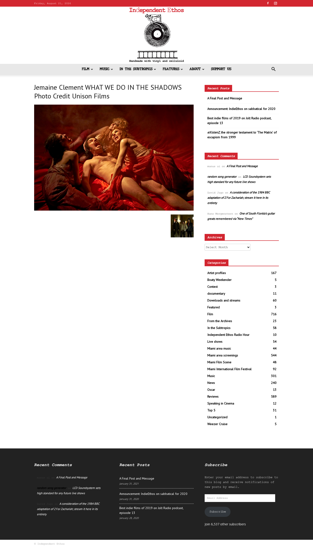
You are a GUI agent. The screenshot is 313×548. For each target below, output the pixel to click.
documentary (216, 293)
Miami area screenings (222, 355)
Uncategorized (217, 417)
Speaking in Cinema (220, 403)
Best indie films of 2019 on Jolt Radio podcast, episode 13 (239, 120)
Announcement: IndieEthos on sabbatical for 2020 (241, 109)
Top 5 (211, 410)
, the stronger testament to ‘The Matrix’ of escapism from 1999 (242, 134)
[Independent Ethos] (156, 35)
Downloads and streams (223, 300)
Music (104, 69)
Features (171, 69)
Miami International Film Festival (229, 369)
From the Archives (219, 321)
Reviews (213, 396)
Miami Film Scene (219, 362)
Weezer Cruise (217, 424)
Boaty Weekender (219, 280)
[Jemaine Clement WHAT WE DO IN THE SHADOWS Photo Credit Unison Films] (114, 210)
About (195, 69)
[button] (273, 70)
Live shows (214, 341)
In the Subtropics (136, 69)
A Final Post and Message (224, 98)
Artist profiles (216, 273)
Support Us (221, 69)
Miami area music (219, 348)
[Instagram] (275, 3)
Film (85, 69)
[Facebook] (267, 3)
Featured (213, 307)
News (211, 383)
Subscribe (217, 511)
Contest (212, 287)
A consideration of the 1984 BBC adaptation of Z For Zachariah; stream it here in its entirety (238, 197)
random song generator (221, 177)
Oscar (211, 390)
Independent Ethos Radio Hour (228, 335)
